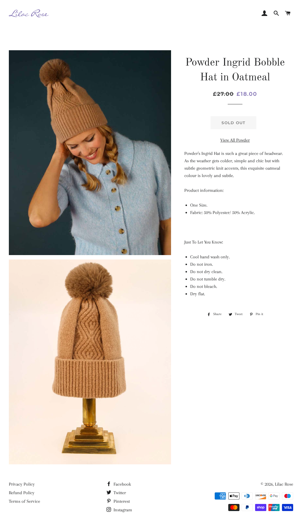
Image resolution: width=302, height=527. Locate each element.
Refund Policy (22, 492)
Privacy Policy (22, 484)
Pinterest (121, 501)
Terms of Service (24, 501)
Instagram (122, 510)
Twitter (119, 492)
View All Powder (235, 140)
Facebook (121, 484)
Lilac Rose (284, 484)
